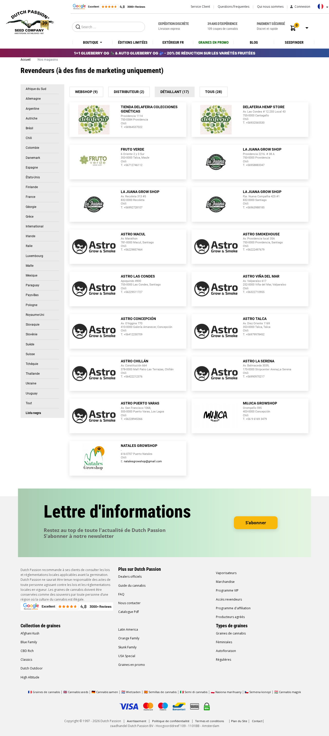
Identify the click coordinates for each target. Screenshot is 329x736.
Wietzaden (133, 692)
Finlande (32, 187)
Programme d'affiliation (233, 608)
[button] (293, 28)
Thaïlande (33, 373)
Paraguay (32, 285)
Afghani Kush (30, 633)
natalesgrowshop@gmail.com (143, 461)
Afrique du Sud (36, 89)
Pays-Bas (32, 295)
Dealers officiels (130, 576)
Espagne (32, 167)
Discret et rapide (271, 26)
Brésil (29, 128)
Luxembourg (34, 256)
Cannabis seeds (78, 692)
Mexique (31, 275)
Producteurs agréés (230, 617)
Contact (257, 721)
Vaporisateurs (226, 573)
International (34, 226)
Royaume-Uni (35, 315)
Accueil (26, 59)
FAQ (121, 594)
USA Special (126, 656)
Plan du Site (239, 721)
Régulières (223, 659)
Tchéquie (32, 364)
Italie (29, 246)
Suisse (30, 354)
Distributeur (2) (129, 92)
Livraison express (173, 26)
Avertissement (136, 721)
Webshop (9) (86, 92)
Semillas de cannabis (163, 692)
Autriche (31, 118)
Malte (29, 266)
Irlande (30, 236)
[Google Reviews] (109, 6)
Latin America (128, 629)
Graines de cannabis (231, 633)
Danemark (33, 158)
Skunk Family (127, 647)
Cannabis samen (107, 692)
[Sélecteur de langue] (321, 8)
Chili (29, 138)
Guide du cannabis (131, 585)
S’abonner (255, 523)
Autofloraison (226, 651)
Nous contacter (129, 603)
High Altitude (30, 677)
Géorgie (31, 207)
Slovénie (31, 334)
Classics (26, 659)
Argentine (32, 109)
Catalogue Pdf (128, 612)
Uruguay (32, 393)
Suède (30, 344)
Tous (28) (213, 92)
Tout (29, 403)
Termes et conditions (209, 721)
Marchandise (225, 581)
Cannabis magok (290, 692)
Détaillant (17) (174, 92)
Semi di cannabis (196, 692)
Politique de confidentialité (170, 721)
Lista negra (33, 413)
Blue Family (29, 642)
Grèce (29, 216)
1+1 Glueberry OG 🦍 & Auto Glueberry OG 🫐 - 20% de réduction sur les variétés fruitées (164, 53)
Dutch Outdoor (32, 668)
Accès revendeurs (229, 599)
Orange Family (128, 638)
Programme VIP (227, 590)
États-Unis (33, 177)
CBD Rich (27, 651)
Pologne (31, 305)
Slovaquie (32, 324)
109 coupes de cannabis (222, 26)
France (30, 197)
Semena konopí (260, 692)
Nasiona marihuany (228, 692)
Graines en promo (131, 665)
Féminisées (224, 642)
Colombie (32, 148)
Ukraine (31, 383)
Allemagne (33, 98)
